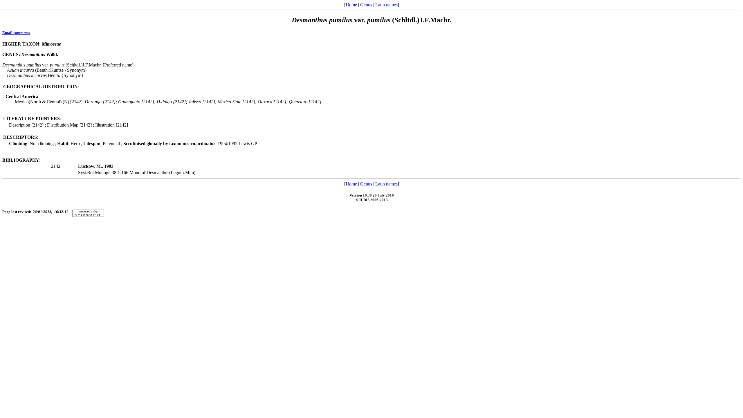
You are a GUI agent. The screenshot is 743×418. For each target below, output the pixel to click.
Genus (366, 4)
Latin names (386, 4)
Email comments (16, 32)
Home (351, 4)
